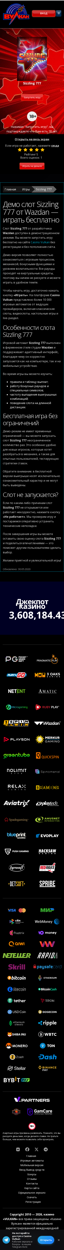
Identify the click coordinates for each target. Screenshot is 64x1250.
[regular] (31, 149)
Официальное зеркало (32, 1192)
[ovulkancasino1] (18, 1149)
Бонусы (31, 1174)
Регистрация (33, 1201)
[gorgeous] (42, 149)
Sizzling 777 (44, 189)
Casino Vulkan (40, 242)
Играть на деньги (32, 166)
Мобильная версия (31, 1165)
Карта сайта (31, 1188)
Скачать (32, 1197)
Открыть (46, 1240)
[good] (37, 149)
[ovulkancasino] (27, 1149)
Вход (43, 13)
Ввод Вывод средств (31, 1169)
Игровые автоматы (32, 1160)
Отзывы (32, 1179)
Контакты (32, 1183)
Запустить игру (32, 97)
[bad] (20, 149)
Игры (26, 189)
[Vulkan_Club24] (45, 1149)
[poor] (25, 149)
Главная (10, 189)
